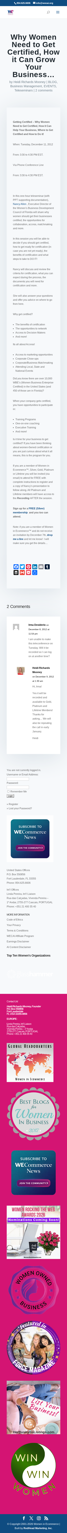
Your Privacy (14, 925)
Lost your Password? (20, 808)
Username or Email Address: (22, 774)
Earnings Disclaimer (18, 941)
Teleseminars (23, 90)
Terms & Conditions (17, 930)
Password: (12, 783)
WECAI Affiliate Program (20, 936)
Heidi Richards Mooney (29, 82)
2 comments (44, 90)
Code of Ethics (15, 919)
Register (13, 804)
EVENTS (50, 86)
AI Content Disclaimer (19, 947)
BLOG (52, 82)
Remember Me (18, 791)
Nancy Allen (20, 204)
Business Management (26, 86)
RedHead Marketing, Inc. (38, 1528)
